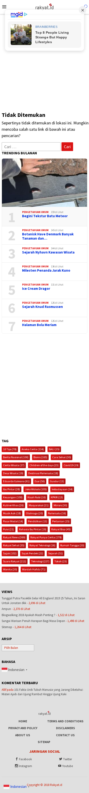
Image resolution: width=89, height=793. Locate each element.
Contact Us (65, 735)
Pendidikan (37, 521)
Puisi (8, 529)
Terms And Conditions (65, 721)
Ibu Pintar (11, 489)
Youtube (67, 766)
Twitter (67, 759)
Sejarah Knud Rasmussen (42, 307)
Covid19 (71, 465)
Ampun (6, 609)
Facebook (25, 759)
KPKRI (57, 497)
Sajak (10, 553)
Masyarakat (39, 505)
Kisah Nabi (37, 497)
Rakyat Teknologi (42, 545)
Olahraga (34, 513)
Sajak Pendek (32, 553)
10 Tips (10, 449)
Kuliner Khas (13, 505)
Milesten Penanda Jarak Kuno (46, 270)
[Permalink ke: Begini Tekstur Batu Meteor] (44, 183)
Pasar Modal (13, 521)
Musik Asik (12, 513)
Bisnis (40, 457)
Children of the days (44, 465)
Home (23, 721)
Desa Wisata (13, 473)
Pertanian (61, 521)
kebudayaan (62, 489)
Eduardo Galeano (16, 481)
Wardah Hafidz (34, 569)
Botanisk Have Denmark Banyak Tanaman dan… (48, 236)
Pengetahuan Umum (35, 212)
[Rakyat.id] (44, 6)
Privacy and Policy (22, 728)
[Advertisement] (44, 60)
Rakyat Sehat (13, 545)
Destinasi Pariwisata (43, 473)
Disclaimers (65, 728)
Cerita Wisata (13, 465)
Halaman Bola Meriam (39, 325)
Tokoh (60, 561)
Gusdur (57, 481)
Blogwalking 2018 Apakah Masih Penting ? (28, 615)
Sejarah (55, 553)
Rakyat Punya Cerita (46, 537)
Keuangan (13, 497)
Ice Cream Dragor (36, 288)
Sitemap (7, 627)
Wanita (10, 569)
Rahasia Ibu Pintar (32, 529)
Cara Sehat (61, 457)
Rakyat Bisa (61, 529)
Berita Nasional (15, 457)
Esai (40, 481)
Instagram (25, 766)
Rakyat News (14, 537)
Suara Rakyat (14, 561)
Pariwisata (57, 513)
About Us (22, 735)
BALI (54, 449)
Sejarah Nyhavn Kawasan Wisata (48, 252)
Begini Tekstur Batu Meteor (45, 216)
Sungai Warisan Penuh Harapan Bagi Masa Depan (33, 621)
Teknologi (40, 561)
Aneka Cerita (33, 449)
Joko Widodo (36, 489)
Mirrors (60, 505)
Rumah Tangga (72, 545)
